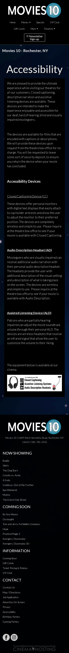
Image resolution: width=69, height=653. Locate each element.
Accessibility (9, 611)
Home (13, 22)
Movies (24, 22)
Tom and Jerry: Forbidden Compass (21, 524)
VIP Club (54, 22)
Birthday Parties (11, 616)
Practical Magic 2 (11, 533)
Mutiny (6, 494)
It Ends (6, 480)
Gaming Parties (11, 621)
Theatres (48, 28)
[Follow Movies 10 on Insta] (14, 637)
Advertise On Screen (14, 602)
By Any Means (10, 514)
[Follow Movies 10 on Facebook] (6, 637)
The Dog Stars (10, 470)
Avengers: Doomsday (14, 538)
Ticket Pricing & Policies (15, 568)
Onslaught (8, 519)
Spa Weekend (10, 489)
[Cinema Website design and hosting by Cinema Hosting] (34, 647)
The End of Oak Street (14, 499)
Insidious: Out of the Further (18, 484)
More (33, 28)
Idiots (6, 465)
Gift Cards (19, 28)
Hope (5, 528)
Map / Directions (12, 592)
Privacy (6, 606)
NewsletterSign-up (35, 37)
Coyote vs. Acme (12, 475)
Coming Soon (10, 558)
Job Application (11, 597)
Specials (40, 22)
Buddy (6, 460)
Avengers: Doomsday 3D (16, 543)
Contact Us (9, 587)
